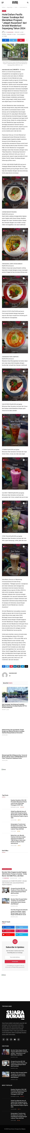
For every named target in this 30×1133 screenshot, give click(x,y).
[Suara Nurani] (15, 2)
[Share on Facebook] (5, 40)
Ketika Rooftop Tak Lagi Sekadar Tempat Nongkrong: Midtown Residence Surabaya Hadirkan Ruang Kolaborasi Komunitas (13, 731)
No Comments (21, 34)
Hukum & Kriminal (7, 869)
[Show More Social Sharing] (26, 40)
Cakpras (23, 1129)
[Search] (27, 2)
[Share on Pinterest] (21, 40)
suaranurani (10, 32)
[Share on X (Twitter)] (13, 40)
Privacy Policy (15, 967)
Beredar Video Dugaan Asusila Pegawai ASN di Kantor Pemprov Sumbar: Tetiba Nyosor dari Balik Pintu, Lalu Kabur (14, 874)
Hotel (4, 10)
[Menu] (3, 2)
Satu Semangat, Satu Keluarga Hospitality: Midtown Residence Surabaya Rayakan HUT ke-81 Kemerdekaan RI (14, 706)
